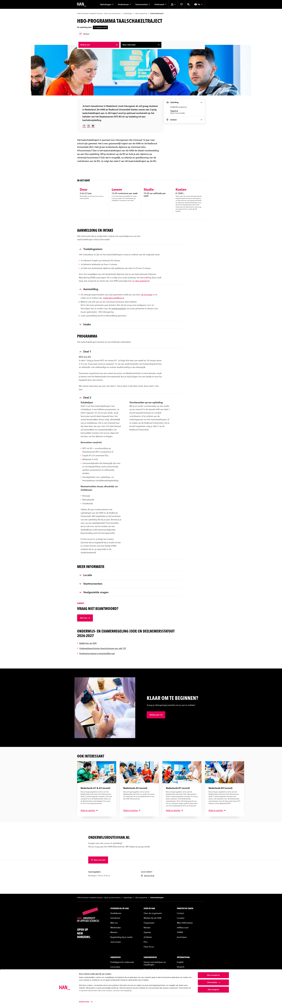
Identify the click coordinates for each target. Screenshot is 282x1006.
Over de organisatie (153, 913)
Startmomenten (92, 583)
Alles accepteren (213, 975)
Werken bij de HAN (152, 918)
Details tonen (84, 1002)
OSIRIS (180, 932)
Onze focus (149, 947)
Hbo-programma (141, 13)
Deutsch (180, 967)
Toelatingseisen (92, 249)
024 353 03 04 (149, 876)
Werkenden (115, 927)
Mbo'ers (114, 923)
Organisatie (149, 923)
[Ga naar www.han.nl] (81, 4)
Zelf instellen (212, 982)
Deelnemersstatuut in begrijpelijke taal (97, 653)
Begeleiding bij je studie (121, 937)
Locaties (180, 918)
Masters (114, 932)
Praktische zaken (185, 908)
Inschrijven (182, 937)
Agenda (147, 932)
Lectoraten (115, 967)
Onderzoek (159, 4)
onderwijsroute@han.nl (113, 298)
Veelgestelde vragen (96, 592)
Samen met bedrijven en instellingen (155, 963)
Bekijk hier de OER (87, 643)
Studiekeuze (123, 4)
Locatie (87, 575)
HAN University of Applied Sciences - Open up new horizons (98, 13)
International (183, 957)
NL (199, 4)
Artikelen (148, 937)
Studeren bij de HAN (119, 908)
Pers (145, 942)
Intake (87, 324)
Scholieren (115, 918)
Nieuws (147, 927)
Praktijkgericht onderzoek (122, 962)
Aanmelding (90, 289)
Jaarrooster (115, 942)
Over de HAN (149, 908)
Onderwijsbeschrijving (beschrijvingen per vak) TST (102, 648)
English (180, 962)
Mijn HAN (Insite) (185, 923)
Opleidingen (105, 4)
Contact (180, 913)
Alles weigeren (213, 989)
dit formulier (147, 294)
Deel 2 (87, 397)
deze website (141, 281)
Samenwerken (141, 4)
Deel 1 (87, 351)
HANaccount (182, 927)
